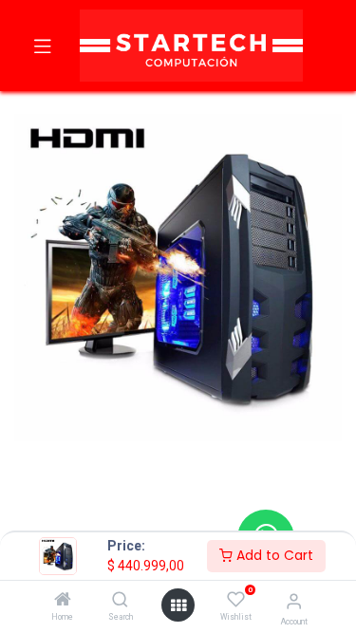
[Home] (62, 600)
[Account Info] (294, 601)
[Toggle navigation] (42, 46)
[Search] (120, 600)
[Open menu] (178, 605)
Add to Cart (273, 555)
